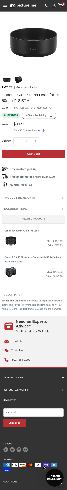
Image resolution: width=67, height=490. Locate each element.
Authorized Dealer (27, 87)
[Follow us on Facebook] (5, 449)
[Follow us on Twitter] (12, 449)
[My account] (53, 5)
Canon (5, 108)
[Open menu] (5, 5)
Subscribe (14, 422)
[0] (61, 5)
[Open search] (47, 5)
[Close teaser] (44, 467)
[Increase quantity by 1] (35, 141)
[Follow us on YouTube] (25, 449)
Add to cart (33, 153)
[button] (55, 478)
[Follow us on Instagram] (18, 449)
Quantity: (6, 141)
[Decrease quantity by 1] (17, 141)
